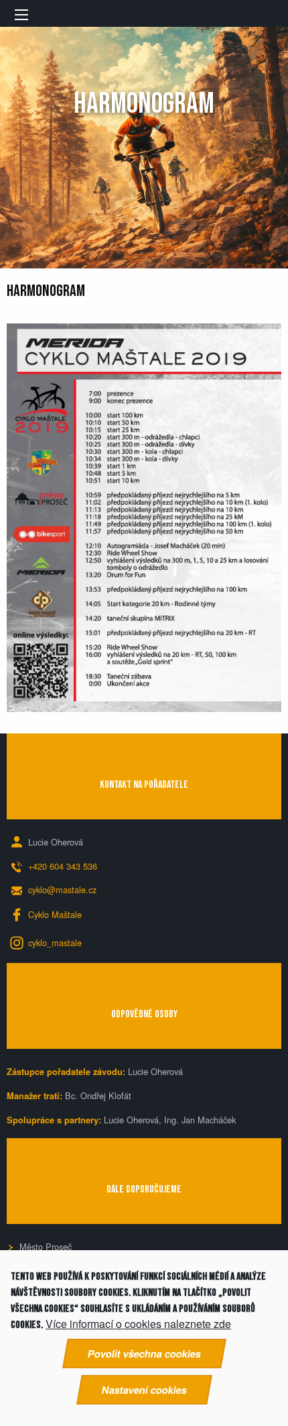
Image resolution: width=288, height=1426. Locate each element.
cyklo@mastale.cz (62, 889)
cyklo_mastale (55, 942)
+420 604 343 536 (62, 866)
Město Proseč (45, 1246)
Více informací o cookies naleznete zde (138, 1324)
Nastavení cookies (144, 1389)
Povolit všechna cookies (144, 1353)
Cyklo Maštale (55, 914)
